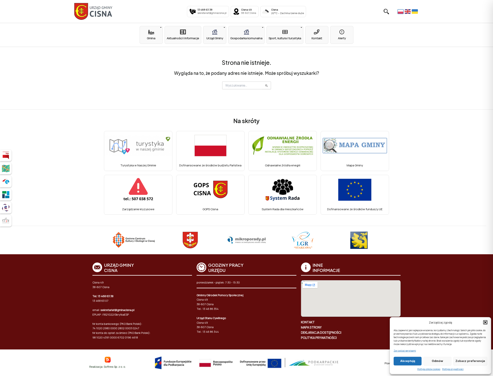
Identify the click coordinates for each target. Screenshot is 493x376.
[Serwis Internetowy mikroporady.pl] (246, 240)
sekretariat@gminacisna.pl (117, 310)
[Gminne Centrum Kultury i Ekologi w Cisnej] (134, 240)
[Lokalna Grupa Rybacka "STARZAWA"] (303, 240)
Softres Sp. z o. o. (115, 366)
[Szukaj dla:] (246, 85)
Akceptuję (407, 361)
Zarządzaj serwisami (405, 350)
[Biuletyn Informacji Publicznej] (6, 155)
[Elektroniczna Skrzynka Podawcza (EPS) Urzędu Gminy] (6, 181)
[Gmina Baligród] (190, 240)
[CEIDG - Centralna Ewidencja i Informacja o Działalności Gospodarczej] (6, 194)
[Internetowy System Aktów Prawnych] (6, 221)
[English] (408, 11)
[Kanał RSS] (108, 359)
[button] (485, 322)
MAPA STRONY (311, 327)
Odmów (437, 361)
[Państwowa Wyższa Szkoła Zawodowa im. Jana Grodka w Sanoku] (359, 240)
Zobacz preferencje (470, 361)
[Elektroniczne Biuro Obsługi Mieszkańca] (6, 207)
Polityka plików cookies (428, 369)
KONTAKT (308, 322)
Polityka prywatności (453, 369)
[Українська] (415, 11)
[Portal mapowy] (6, 168)
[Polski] (401, 11)
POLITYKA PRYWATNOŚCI (319, 338)
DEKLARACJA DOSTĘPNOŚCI (321, 332)
